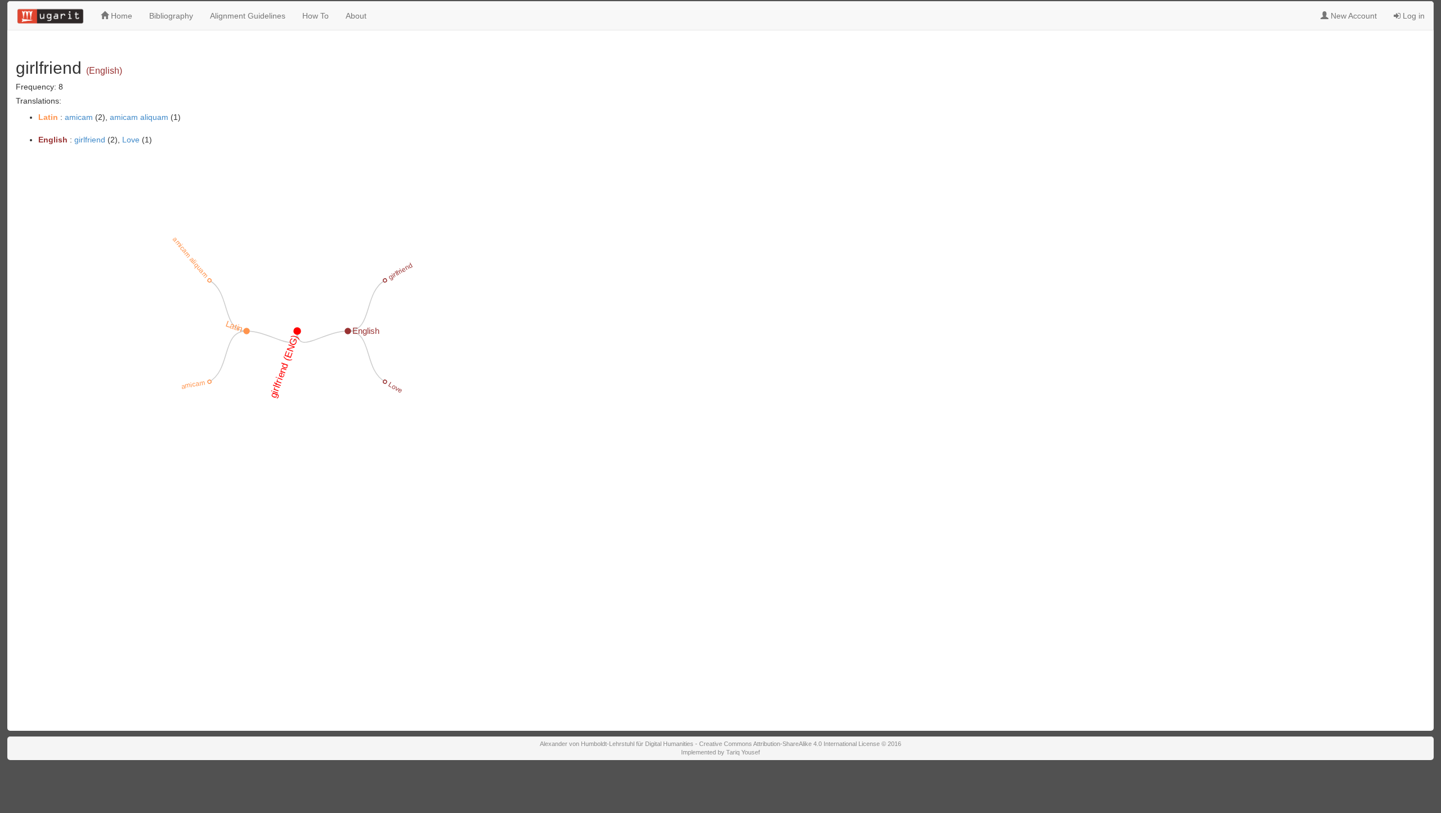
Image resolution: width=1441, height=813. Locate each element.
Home (120, 15)
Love (131, 139)
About (356, 15)
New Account (1352, 15)
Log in (1412, 15)
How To (315, 15)
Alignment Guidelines (247, 15)
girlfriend (89, 139)
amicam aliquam (139, 117)
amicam (79, 117)
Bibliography (171, 15)
